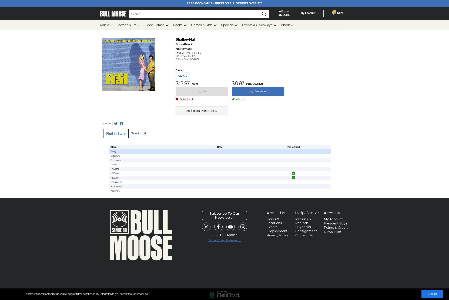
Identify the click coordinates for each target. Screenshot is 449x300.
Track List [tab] (138, 133)
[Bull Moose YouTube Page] (230, 227)
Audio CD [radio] (182, 75)
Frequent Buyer (336, 223)
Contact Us (304, 235)
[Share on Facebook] (121, 123)
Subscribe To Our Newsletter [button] (224, 216)
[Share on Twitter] (116, 123)
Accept (432, 294)
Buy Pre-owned (258, 91)
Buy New (201, 91)
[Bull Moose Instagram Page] (242, 227)
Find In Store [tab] (116, 133)
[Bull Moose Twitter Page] (206, 227)
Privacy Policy (278, 235)
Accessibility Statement (224, 240)
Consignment (306, 231)
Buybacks (303, 227)
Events (272, 227)
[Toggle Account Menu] (318, 13)
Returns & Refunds (303, 221)
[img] (293, 173)
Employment (277, 231)
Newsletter (332, 232)
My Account (308, 13)
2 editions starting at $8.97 (201, 110)
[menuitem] (106, 25)
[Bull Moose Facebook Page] (218, 227)
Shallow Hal (185, 39)
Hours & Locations (274, 221)
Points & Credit (336, 228)
